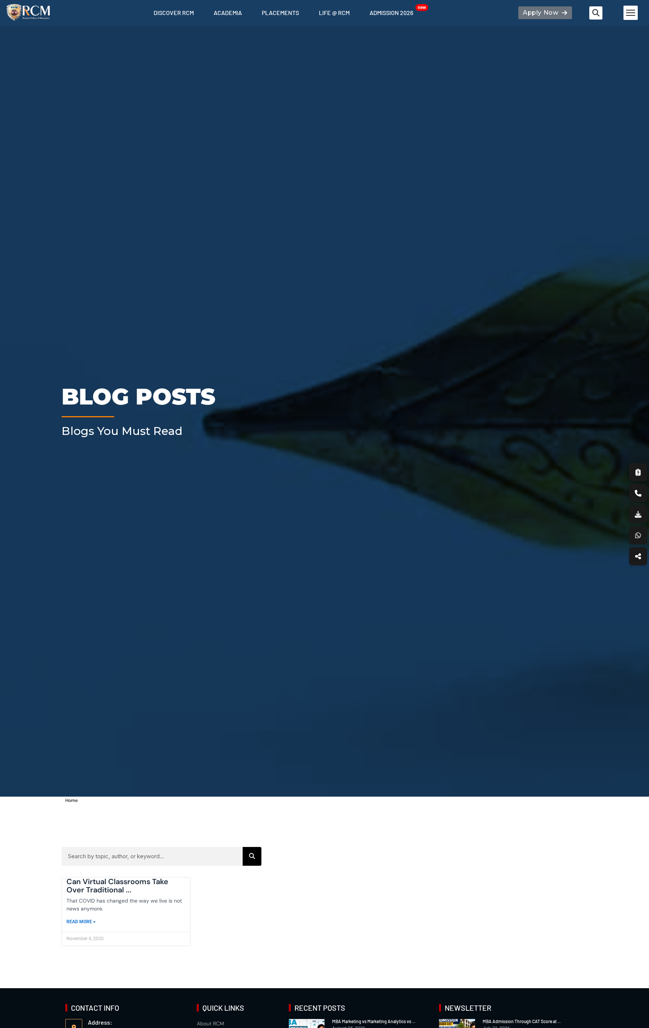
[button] (595, 13)
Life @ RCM (334, 12)
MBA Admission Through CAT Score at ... (522, 1021)
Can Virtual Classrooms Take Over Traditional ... (117, 886)
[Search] (252, 856)
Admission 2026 (391, 12)
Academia (228, 12)
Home (71, 800)
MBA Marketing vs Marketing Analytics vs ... (373, 1021)
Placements (280, 12)
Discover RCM (174, 12)
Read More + (81, 921)
